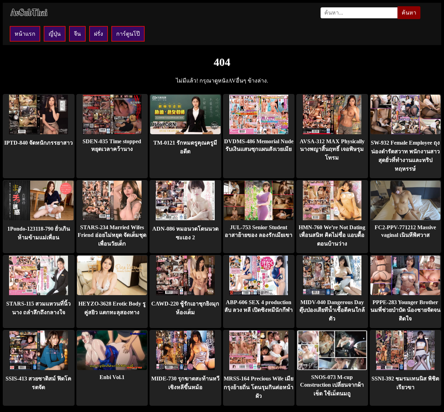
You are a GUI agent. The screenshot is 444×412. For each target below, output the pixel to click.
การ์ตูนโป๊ (128, 34)
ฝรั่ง (98, 34)
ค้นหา (409, 13)
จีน (77, 34)
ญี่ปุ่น (55, 34)
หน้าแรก (25, 34)
